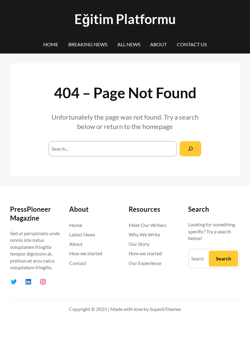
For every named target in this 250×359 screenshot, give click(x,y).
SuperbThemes (165, 309)
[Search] (190, 148)
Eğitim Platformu (125, 19)
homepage (157, 126)
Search (223, 258)
